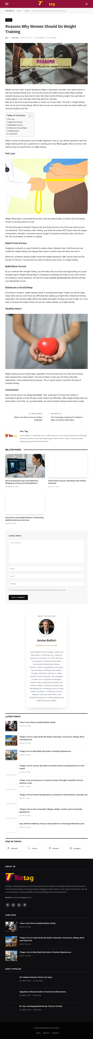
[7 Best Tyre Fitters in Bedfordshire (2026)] (11, 726)
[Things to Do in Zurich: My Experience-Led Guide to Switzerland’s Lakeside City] (11, 798)
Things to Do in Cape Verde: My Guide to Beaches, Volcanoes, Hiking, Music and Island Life (52, 738)
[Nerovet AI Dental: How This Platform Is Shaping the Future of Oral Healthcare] (25, 466)
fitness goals (62, 144)
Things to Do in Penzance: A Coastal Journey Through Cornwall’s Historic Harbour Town (51, 781)
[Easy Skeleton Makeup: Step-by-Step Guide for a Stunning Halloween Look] (11, 827)
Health (8, 20)
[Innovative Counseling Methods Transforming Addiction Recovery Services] (25, 503)
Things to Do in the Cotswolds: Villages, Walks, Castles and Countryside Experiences (50, 810)
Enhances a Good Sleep (17, 128)
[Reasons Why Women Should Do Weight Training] (46, 63)
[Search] (86, 4)
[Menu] (6, 4)
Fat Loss (11, 119)
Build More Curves (15, 125)
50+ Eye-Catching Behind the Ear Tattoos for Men (40, 1006)
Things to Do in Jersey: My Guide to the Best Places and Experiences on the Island (51, 767)
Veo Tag (15, 38)
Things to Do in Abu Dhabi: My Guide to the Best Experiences (45, 751)
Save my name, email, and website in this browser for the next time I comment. (38, 590)
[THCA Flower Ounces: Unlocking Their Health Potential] (68, 466)
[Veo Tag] (46, 4)
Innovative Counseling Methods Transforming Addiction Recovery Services (24, 518)
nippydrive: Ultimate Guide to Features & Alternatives (42, 991)
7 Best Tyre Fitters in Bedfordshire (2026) (37, 722)
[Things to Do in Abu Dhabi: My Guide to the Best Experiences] (11, 755)
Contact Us (55, 1033)
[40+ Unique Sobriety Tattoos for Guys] (11, 981)
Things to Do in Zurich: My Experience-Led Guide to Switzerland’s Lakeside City (53, 794)
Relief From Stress (15, 122)
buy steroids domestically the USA (60, 278)
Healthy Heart (13, 131)
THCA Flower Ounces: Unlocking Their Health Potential (67, 482)
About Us (46, 1033)
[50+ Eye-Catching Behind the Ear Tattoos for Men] (11, 1010)
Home (38, 1033)
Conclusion (12, 134)
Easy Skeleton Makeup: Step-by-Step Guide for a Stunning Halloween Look (51, 823)
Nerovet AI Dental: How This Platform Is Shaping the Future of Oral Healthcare (21, 482)
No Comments (40, 38)
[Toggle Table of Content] (29, 116)
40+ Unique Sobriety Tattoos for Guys (35, 977)
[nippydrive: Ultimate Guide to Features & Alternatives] (11, 995)
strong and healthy (34, 395)
